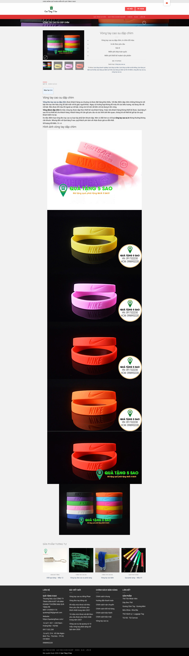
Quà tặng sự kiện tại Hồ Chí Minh (123, 70)
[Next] (81, 45)
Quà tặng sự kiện (100, 17)
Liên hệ (142, 17)
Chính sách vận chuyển (105, 605)
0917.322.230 (48, 630)
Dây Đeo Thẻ (128, 602)
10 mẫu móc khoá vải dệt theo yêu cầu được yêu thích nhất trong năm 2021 (81, 617)
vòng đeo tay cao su (139, 70)
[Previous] (46, 45)
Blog (136, 17)
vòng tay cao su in (122, 118)
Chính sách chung (103, 596)
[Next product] (144, 22)
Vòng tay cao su (120, 64)
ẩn (51, 90)
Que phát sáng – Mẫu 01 (133, 578)
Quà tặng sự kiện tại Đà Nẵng (128, 67)
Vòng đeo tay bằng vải (78, 601)
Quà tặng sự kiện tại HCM (104, 70)
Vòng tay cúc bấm (107, 578)
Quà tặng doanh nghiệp (116, 17)
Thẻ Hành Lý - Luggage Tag (133, 614)
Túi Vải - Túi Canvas (130, 618)
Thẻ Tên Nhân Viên (130, 599)
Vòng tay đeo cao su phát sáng (81, 578)
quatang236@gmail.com (52, 613)
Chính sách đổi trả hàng (105, 609)
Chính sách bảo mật (104, 617)
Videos (129, 17)
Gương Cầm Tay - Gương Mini (134, 606)
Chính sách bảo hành (104, 613)
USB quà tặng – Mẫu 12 (55, 578)
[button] (46, 57)
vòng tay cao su (116, 72)
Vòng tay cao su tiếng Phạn (80, 596)
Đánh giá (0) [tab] (52, 84)
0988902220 (48, 643)
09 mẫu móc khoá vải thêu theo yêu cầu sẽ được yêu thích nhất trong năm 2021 (79, 607)
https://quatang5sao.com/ (53, 619)
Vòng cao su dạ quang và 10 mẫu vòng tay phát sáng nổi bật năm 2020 (80, 626)
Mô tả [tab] (45, 84)
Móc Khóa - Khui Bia (130, 610)
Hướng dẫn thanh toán (104, 601)
